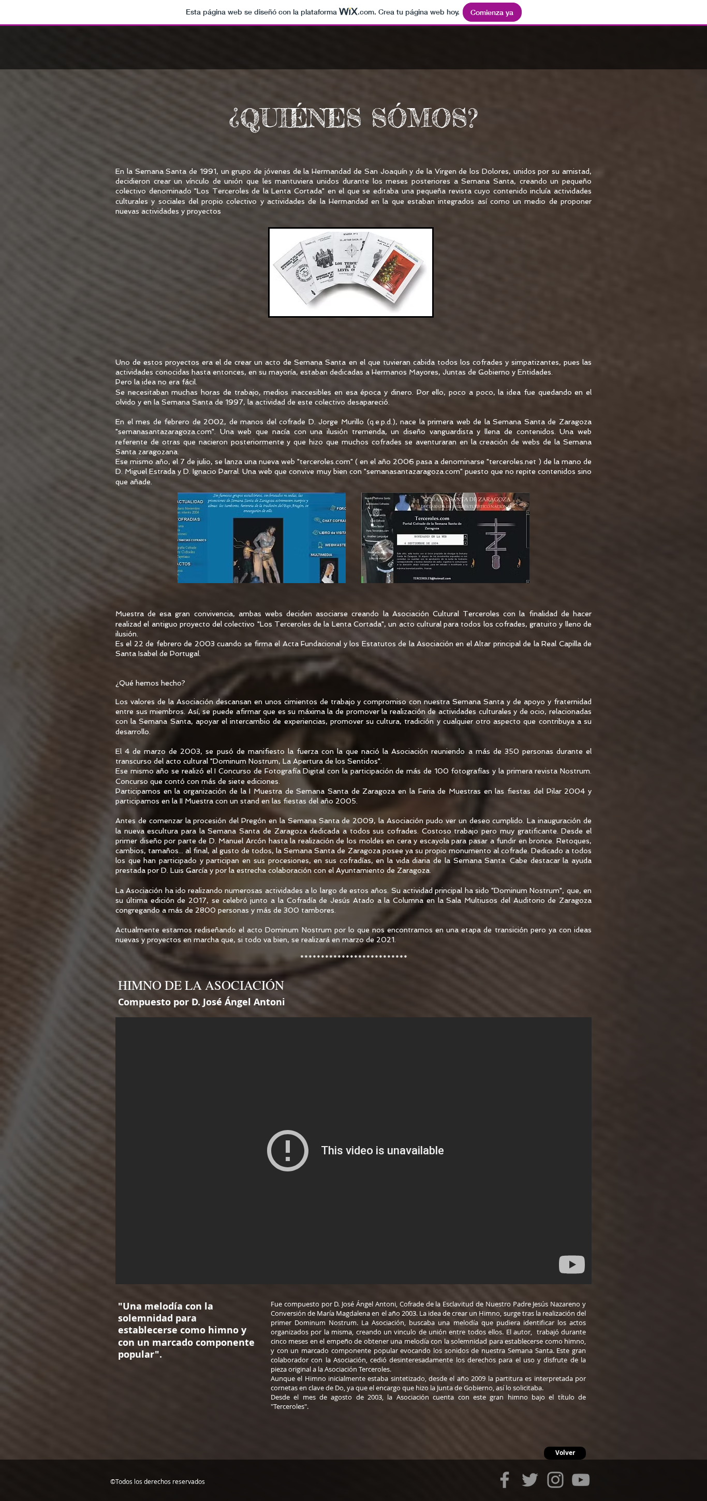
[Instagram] (555, 1480)
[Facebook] (504, 1480)
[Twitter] (530, 1480)
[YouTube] (581, 1480)
